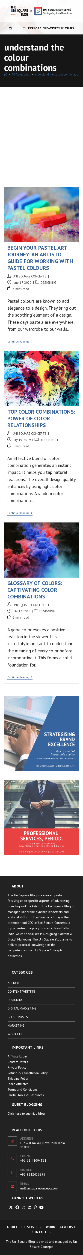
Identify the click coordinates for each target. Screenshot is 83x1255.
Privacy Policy (17, 1067)
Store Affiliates (18, 1084)
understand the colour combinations (57, 74)
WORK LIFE (15, 1034)
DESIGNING (48, 282)
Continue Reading (20, 342)
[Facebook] (17, 1207)
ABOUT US (15, 1227)
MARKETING (16, 1025)
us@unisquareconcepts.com (39, 1188)
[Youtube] (41, 1207)
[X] (11, 1207)
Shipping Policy (18, 1078)
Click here (14, 1113)
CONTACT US (42, 1232)
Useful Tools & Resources (26, 1095)
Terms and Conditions (22, 1089)
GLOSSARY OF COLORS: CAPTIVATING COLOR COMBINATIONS (35, 589)
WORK (50, 1227)
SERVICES (34, 1227)
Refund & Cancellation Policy (28, 1073)
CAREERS (66, 1227)
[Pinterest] (35, 1207)
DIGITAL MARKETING (22, 1008)
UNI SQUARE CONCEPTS (30, 276)
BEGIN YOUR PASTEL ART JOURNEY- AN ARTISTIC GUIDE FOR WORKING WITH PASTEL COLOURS (40, 257)
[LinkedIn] (29, 1207)
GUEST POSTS (18, 1017)
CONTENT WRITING (21, 991)
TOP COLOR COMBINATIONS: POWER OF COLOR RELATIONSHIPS (41, 418)
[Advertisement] (41, 131)
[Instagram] (23, 1207)
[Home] (5, 74)
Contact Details (18, 1062)
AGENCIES (14, 983)
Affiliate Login (17, 1056)
